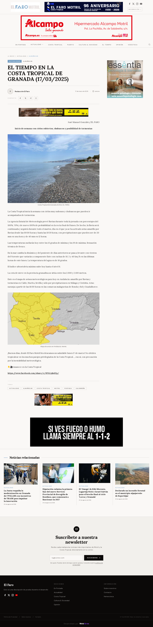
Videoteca (133, 45)
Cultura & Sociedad (88, 45)
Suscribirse (92, 558)
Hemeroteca (109, 596)
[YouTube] (141, 4)
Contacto (108, 592)
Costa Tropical (55, 45)
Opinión (119, 45)
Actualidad (36, 44)
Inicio (12, 56)
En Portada (21, 45)
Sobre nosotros (110, 588)
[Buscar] (149, 44)
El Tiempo (106, 45)
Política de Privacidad (10, 617)
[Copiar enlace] (36, 98)
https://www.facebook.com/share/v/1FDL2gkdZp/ (33, 373)
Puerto (70, 45)
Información (133, 9)
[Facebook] (129, 4)
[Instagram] (137, 4)
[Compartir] (31, 98)
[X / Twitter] (133, 4)
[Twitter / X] (25, 98)
